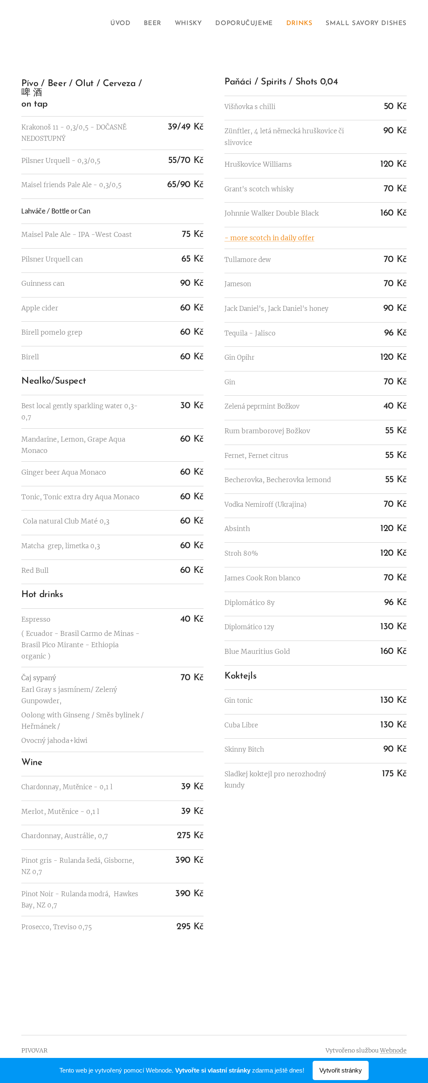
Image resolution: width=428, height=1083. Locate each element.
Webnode (393, 1050)
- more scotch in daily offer (269, 238)
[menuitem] (122, 23)
